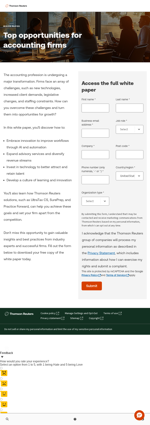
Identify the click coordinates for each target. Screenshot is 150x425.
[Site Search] (7, 419)
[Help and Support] (75, 419)
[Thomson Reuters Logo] (17, 6)
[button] (139, 415)
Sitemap (74, 318)
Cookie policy (48, 313)
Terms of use (110, 313)
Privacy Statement (101, 253)
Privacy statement (51, 318)
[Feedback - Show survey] (2, 357)
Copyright (94, 318)
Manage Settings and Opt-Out (81, 313)
